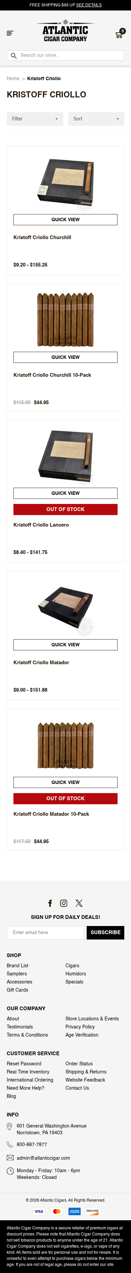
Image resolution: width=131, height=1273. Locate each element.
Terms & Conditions (27, 1035)
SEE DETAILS (89, 5)
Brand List (17, 966)
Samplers (17, 974)
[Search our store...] (13, 56)
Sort (78, 119)
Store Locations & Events (92, 1019)
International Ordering (30, 1080)
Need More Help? (25, 1088)
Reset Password (24, 1064)
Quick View (65, 219)
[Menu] (10, 33)
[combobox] (65, 55)
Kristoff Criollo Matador (41, 662)
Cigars (72, 966)
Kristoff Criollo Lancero (41, 525)
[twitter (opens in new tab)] (79, 903)
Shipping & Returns (86, 1072)
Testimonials (20, 1027)
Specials (74, 982)
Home (13, 78)
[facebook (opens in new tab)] (50, 903)
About (13, 1019)
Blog (11, 1096)
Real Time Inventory (28, 1072)
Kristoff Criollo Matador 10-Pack (51, 814)
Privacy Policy (80, 1027)
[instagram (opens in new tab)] (63, 903)
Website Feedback (85, 1080)
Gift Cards (17, 990)
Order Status (79, 1064)
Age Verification (82, 1035)
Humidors (76, 974)
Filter (17, 119)
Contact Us (77, 1088)
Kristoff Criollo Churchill (42, 237)
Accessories (19, 982)
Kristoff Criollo (44, 78)
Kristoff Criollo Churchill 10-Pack (52, 375)
